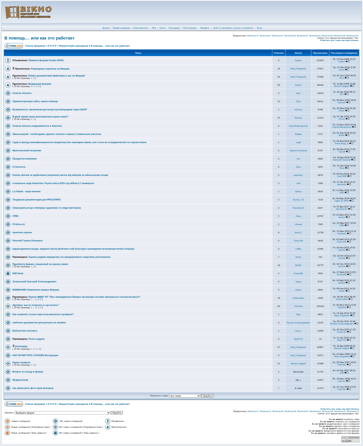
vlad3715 (298, 339)
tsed (298, 93)
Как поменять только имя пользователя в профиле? (43, 314)
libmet (342, 135)
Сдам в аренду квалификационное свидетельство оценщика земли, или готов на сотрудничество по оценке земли (79, 142)
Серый (341, 151)
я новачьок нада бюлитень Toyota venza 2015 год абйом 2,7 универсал (53, 183)
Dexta (298, 257)
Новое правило (21, 362)
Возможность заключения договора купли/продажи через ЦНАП (49, 109)
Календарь (174, 28)
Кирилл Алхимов (298, 150)
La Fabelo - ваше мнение (26, 191)
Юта (341, 78)
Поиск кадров (36, 339)
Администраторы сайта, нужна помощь (35, 101)
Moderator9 (339, 35)
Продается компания (24, 158)
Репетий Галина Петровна (27, 240)
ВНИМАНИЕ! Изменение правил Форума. (35, 289)
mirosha (298, 109)
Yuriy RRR (342, 176)
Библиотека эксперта (24, 330)
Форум (106, 28)
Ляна (298, 167)
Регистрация (189, 28)
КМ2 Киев (17, 273)
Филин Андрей (341, 86)
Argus (298, 281)
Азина (342, 119)
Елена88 (298, 273)
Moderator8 (290, 35)
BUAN (298, 265)
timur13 (298, 232)
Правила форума (121, 28)
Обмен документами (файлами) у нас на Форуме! (56, 75)
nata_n (298, 331)
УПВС (15, 216)
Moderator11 (352, 35)
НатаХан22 (298, 208)
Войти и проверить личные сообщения (233, 28)
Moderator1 (265, 35)
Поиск (162, 28)
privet (341, 69)
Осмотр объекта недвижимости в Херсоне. (37, 126)
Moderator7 (252, 35)
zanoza (341, 266)
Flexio (342, 110)
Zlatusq (298, 118)
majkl (298, 142)
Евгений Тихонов (341, 160)
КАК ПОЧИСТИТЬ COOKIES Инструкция (35, 355)
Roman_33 (298, 200)
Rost (298, 101)
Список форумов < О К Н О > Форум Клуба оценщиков (56, 46)
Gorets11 (341, 233)
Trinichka (298, 306)
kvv (298, 159)
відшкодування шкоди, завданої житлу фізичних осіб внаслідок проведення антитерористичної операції (73, 248)
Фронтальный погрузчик (26, 150)
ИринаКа (341, 184)
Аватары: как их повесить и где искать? (35, 305)
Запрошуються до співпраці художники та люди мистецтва (46, 208)
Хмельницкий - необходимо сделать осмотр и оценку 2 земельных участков (56, 134)
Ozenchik (298, 240)
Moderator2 (314, 35)
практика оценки (22, 232)
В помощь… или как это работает (39, 38)
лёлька (298, 224)
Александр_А (342, 143)
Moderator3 (277, 35)
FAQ (154, 28)
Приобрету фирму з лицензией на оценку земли (40, 264)
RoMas (298, 134)
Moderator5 (302, 35)
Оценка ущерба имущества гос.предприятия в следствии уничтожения (69, 257)
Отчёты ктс (18, 224)
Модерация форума (39, 84)
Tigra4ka (342, 307)
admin (298, 290)
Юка (298, 314)
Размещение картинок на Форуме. (50, 68)
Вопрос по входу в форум (27, 371)
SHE (341, 192)
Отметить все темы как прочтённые (339, 40)
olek (298, 183)
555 (342, 94)
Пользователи (140, 28)
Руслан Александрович (298, 322)
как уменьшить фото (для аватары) (32, 388)
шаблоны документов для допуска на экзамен (39, 322)
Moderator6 (327, 35)
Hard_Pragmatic (298, 68)
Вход (259, 28)
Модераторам (20, 380)
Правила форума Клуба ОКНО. (46, 60)
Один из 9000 (342, 201)
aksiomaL (298, 175)
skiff (342, 373)
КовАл (298, 60)
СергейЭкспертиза (298, 126)
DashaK (342, 102)
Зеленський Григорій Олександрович (34, 281)
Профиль (204, 28)
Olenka (341, 250)
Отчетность (19, 167)
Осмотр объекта (21, 93)
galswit (341, 283)
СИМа (298, 249)
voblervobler (298, 298)
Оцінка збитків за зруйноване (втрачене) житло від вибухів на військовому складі (60, 175)
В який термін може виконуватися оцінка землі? (40, 116)
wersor (342, 217)
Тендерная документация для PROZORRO (36, 199)
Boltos (298, 191)
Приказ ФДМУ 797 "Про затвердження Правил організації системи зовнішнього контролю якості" (84, 297)
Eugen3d (341, 332)
